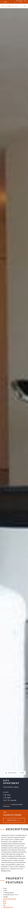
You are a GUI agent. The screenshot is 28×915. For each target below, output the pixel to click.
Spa (4, 905)
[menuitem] (9, 2)
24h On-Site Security (9, 899)
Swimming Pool (8, 907)
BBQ (4, 901)
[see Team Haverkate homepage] (9, 6)
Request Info (12, 820)
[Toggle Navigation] (25, 6)
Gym (4, 903)
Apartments (14, 804)
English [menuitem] (5, 1)
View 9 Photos (12, 773)
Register (20, 1)
